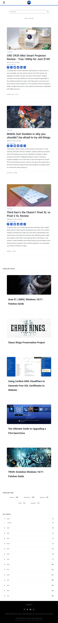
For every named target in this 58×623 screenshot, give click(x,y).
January (9, 522)
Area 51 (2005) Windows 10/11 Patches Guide (25, 302)
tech (17, 94)
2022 (8, 543)
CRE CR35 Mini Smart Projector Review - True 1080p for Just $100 (28, 57)
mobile (9, 251)
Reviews (10, 52)
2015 (8, 580)
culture (10, 173)
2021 (8, 549)
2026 (8, 519)
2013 (8, 591)
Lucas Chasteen (36, 618)
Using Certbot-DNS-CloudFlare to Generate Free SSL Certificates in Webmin (26, 386)
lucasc (17, 62)
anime (15, 173)
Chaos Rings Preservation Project (26, 342)
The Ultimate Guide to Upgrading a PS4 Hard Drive (27, 431)
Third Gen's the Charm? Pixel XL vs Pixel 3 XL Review (28, 214)
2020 (8, 554)
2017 (8, 570)
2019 (8, 559)
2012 (8, 596)
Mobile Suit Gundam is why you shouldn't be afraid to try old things (28, 135)
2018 (8, 564)
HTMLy (41, 620)
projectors (11, 94)
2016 (8, 575)
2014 (8, 585)
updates (34, 503)
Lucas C (29, 604)
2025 (8, 528)
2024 (8, 533)
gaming (43, 497)
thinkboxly (27, 497)
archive (12, 497)
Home (26, 18)
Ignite (24, 620)
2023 (8, 538)
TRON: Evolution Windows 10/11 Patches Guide (26, 474)
